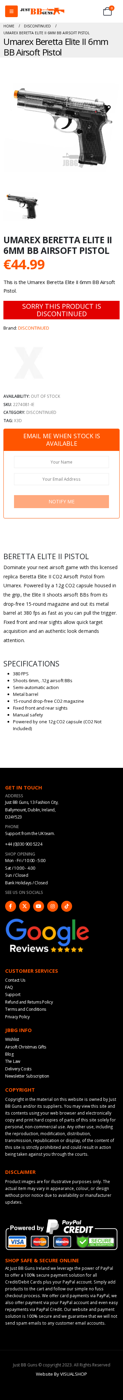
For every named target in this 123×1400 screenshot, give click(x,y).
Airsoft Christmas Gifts (25, 1047)
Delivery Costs (18, 1069)
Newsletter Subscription (27, 1076)
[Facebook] (10, 906)
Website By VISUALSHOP (61, 1374)
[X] (24, 906)
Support (12, 994)
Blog (9, 1054)
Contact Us (15, 980)
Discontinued (41, 412)
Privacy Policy (17, 1017)
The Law (12, 1061)
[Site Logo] (42, 11)
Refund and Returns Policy (29, 1002)
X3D (18, 420)
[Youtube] (38, 906)
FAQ (9, 987)
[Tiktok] (66, 906)
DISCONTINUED (33, 328)
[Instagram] (52, 906)
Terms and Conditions (25, 1009)
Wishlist (12, 1039)
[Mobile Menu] (11, 11)
